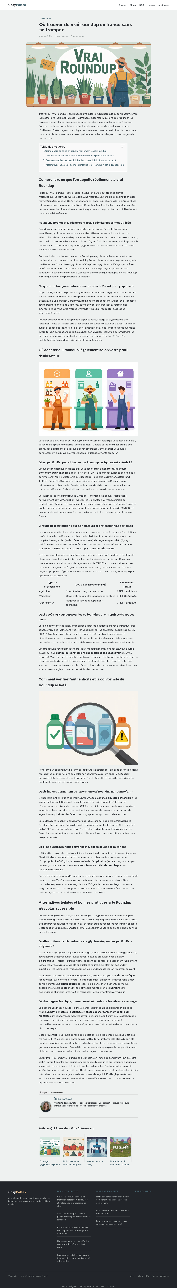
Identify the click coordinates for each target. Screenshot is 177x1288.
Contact (111, 1286)
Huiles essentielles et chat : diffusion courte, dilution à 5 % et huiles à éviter (73, 1244)
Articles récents (57, 1093)
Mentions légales (69, 1286)
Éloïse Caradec (63, 1098)
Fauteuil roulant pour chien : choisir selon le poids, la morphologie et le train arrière (72, 1230)
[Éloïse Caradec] (45, 1106)
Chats (133, 5)
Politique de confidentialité (92, 1286)
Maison (151, 5)
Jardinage (163, 5)
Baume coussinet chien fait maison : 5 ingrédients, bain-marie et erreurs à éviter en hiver (73, 1258)
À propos (43, 1093)
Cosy (17, 5)
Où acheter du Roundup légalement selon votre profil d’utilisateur (80, 155)
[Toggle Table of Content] (121, 146)
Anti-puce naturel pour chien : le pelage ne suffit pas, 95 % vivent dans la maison (74, 1216)
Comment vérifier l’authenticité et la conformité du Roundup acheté (81, 160)
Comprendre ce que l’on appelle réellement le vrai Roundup (75, 151)
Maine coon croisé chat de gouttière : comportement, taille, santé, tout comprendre (113, 1199)
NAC (141, 5)
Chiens (122, 5)
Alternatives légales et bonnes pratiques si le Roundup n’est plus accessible (85, 164)
